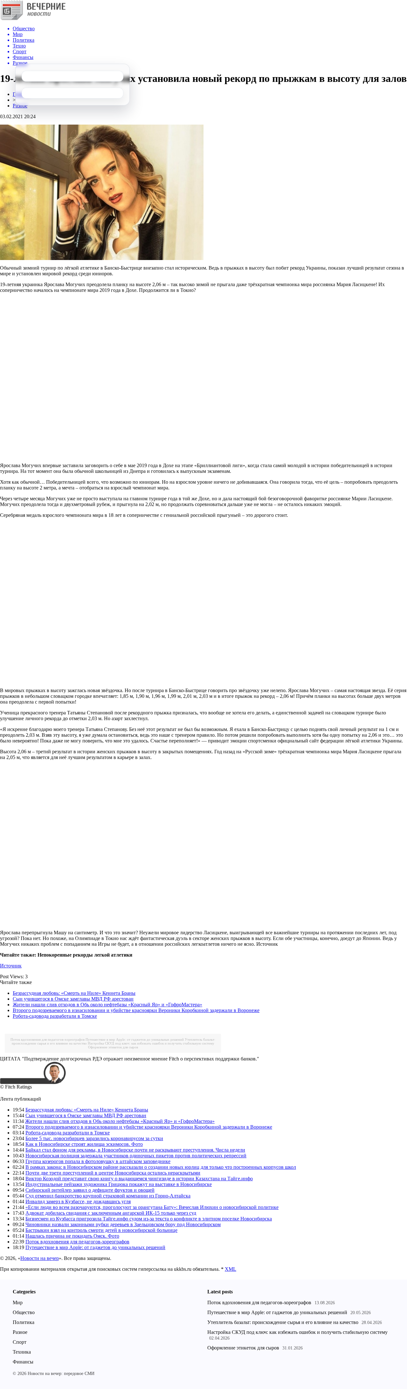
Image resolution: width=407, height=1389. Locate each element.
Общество (24, 1312)
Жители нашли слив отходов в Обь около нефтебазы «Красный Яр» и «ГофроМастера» (107, 1004)
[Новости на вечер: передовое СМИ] (33, 19)
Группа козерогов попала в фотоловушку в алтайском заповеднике (97, 1161)
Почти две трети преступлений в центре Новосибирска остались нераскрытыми (112, 1173)
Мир (18, 1302)
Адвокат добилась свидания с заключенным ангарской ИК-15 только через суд (110, 1213)
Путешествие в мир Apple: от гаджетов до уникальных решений (135, 1039)
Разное (20, 105)
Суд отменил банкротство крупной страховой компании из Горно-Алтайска (107, 1195)
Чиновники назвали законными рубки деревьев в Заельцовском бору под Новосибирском (123, 1224)
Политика (23, 1322)
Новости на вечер (39, 1258)
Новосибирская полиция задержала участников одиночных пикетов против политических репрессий (135, 1155)
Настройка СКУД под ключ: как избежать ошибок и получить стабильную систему (151, 1043)
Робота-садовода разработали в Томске (55, 1016)
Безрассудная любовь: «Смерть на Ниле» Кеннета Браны (74, 993)
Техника (22, 1352)
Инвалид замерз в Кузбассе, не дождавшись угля (78, 1201)
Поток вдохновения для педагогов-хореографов (47, 1039)
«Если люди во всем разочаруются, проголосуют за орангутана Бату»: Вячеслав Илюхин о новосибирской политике (152, 1207)
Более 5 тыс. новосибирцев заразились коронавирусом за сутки (94, 1138)
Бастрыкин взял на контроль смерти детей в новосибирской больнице (101, 1230)
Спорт (19, 1342)
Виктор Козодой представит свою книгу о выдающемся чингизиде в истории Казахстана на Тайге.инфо (139, 1178)
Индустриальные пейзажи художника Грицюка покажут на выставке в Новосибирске (118, 1184)
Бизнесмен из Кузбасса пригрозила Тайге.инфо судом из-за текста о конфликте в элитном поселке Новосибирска (148, 1218)
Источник (11, 965)
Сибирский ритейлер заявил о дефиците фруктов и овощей (90, 1190)
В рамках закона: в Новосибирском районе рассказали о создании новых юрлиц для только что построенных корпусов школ (160, 1167)
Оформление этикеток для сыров (113, 1047)
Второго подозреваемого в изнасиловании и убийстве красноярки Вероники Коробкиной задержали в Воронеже (136, 1010)
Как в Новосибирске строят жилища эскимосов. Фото (84, 1144)
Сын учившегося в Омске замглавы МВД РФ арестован (73, 999)
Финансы (23, 1361)
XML (230, 1269)
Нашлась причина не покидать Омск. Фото (72, 1236)
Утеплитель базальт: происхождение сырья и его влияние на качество (282, 1322)
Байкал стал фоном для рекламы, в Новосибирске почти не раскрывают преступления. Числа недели (135, 1150)
